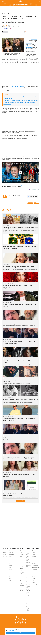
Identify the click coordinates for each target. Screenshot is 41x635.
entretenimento (30, 203)
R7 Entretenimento (4, 13)
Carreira (33, 552)
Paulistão (4, 563)
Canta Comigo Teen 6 (28, 578)
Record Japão (34, 571)
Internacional (22, 575)
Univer (33, 580)
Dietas (10, 558)
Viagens (10, 576)
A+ (5, 32)
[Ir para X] (20, 622)
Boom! (27, 572)
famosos (35, 203)
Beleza (10, 550)
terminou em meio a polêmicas (17, 86)
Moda (10, 567)
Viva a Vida (11, 580)
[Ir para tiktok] (18, 622)
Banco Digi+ (34, 550)
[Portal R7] (21, 1)
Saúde (21, 587)
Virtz (10, 578)
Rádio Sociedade (35, 563)
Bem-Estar (11, 552)
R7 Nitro (10, 571)
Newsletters (34, 558)
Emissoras (34, 556)
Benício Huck (28, 45)
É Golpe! (21, 568)
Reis (26, 606)
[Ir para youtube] (26, 622)
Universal (33, 582)
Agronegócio (22, 550)
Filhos (10, 563)
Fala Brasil (27, 595)
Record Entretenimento (36, 567)
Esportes (5, 548)
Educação (21, 566)
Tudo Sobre (22, 592)
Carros (21, 556)
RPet (10, 574)
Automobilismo (5, 550)
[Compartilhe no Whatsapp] (8, 28)
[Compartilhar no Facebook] (4, 28)
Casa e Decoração (12, 554)
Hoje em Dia (28, 597)
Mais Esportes (5, 561)
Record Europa (34, 569)
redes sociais (28, 43)
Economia (22, 564)
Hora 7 (21, 570)
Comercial (34, 554)
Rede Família (34, 576)
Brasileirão (4, 552)
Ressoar (33, 578)
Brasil (21, 552)
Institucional (36, 548)
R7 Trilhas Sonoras (35, 561)
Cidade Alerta (28, 584)
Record (28, 548)
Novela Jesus (28, 601)
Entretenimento (14, 548)
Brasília (21, 554)
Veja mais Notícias (20, 500)
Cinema (10, 556)
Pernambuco (22, 580)
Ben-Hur (27, 571)
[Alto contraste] (3, 32)
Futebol (4, 558)
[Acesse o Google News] (10, 28)
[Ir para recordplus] (15, 622)
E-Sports (4, 554)
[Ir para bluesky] (15, 619)
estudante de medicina (31, 57)
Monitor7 (21, 578)
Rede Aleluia (34, 574)
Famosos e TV (10, 13)
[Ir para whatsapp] (23, 622)
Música (10, 569)
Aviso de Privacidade (11, 630)
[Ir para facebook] (18, 619)
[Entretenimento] (20, 4)
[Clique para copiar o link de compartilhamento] (11, 28)
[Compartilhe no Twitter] (2, 28)
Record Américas (35, 565)
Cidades (21, 558)
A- (6, 32)
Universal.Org (34, 584)
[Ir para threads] (26, 619)
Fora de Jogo (5, 556)
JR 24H (21, 548)
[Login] (39, 1)
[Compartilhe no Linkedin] (6, 28)
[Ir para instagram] (20, 619)
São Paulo (22, 585)
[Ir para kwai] (23, 619)
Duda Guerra (34, 39)
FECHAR (20, 632)
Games (10, 565)
